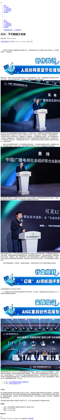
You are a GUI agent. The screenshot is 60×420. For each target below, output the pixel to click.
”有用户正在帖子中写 (15, 383)
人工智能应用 (7, 10)
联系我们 (6, 12)
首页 (5, 5)
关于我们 (6, 7)
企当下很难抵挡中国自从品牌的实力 (19, 382)
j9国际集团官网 (8, 30)
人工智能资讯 (7, 9)
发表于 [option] (30, 41)
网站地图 (30, 418)
